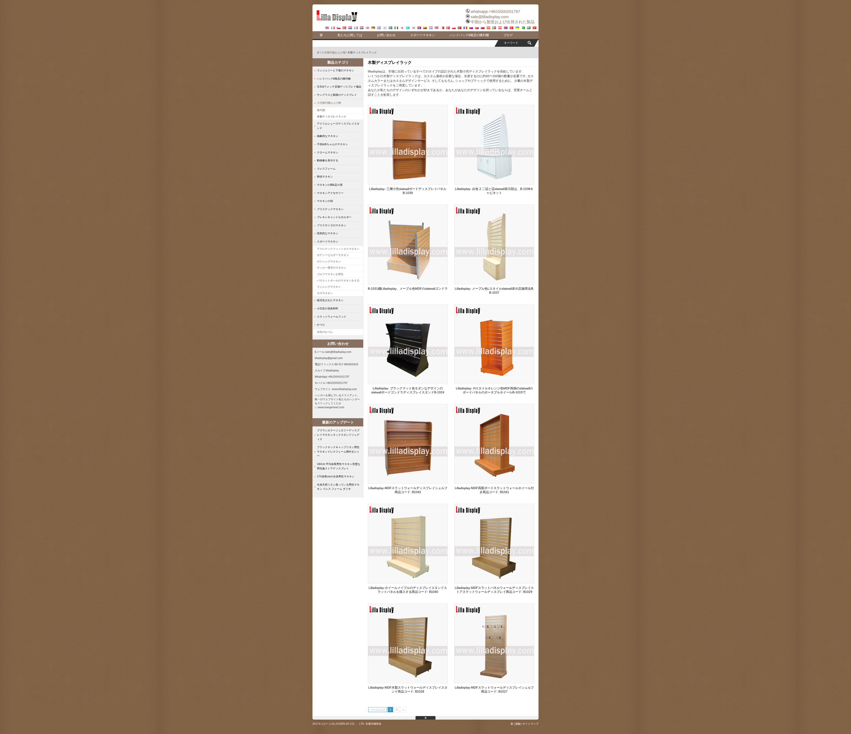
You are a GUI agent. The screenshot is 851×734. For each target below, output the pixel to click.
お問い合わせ (386, 35)
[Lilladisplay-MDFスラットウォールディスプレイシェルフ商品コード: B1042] (407, 482)
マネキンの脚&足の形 (330, 184)
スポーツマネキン (422, 35)
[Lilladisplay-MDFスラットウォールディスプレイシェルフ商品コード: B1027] (494, 682)
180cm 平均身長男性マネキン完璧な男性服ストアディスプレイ (338, 466)
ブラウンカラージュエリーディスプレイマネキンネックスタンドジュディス (338, 435)
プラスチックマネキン (330, 209)
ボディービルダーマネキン (333, 255)
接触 (518, 723)
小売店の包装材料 (327, 308)
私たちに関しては (350, 35)
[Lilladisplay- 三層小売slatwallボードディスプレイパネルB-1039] (407, 183)
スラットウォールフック (331, 316)
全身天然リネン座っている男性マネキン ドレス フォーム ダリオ (338, 487)
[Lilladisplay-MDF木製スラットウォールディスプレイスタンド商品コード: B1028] (407, 682)
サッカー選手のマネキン (331, 267)
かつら (321, 324)
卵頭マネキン (325, 176)
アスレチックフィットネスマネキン (338, 248)
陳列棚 (321, 110)
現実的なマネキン (327, 233)
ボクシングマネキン (329, 261)
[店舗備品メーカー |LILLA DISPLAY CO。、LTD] (337, 23)
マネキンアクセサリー (330, 193)
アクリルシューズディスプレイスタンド (338, 126)
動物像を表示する (327, 160)
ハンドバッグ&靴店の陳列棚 (469, 35)
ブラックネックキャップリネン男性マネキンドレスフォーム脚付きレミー (338, 451)
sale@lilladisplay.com (490, 17)
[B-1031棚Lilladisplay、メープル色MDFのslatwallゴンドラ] (407, 283)
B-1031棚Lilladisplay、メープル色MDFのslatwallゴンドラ (408, 288)
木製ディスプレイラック (331, 116)
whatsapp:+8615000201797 (495, 11)
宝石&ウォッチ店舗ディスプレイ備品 (339, 86)
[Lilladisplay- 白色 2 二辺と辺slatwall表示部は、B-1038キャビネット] (494, 183)
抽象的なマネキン (327, 136)
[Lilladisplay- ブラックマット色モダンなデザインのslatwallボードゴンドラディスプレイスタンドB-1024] (407, 383)
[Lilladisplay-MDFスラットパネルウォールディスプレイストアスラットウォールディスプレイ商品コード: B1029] (494, 582)
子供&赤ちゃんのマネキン (332, 144)
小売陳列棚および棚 (333, 52)
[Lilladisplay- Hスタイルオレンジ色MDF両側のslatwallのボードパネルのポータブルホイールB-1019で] (494, 383)
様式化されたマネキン (330, 300)
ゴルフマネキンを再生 (330, 274)
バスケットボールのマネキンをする (338, 280)
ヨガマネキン (325, 293)
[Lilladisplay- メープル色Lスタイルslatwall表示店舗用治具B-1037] (494, 283)
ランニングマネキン (329, 286)
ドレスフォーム (326, 168)
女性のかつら (325, 332)
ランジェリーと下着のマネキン (335, 70)
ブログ (508, 35)
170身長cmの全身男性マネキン (335, 476)
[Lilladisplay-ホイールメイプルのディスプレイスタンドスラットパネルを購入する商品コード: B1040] (407, 582)
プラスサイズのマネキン (331, 225)
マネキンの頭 (325, 201)
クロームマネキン (327, 152)
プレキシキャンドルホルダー (334, 217)
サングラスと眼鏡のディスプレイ (337, 94)
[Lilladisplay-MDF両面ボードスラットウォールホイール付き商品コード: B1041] (494, 482)
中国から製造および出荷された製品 (503, 22)
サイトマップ (531, 723)
